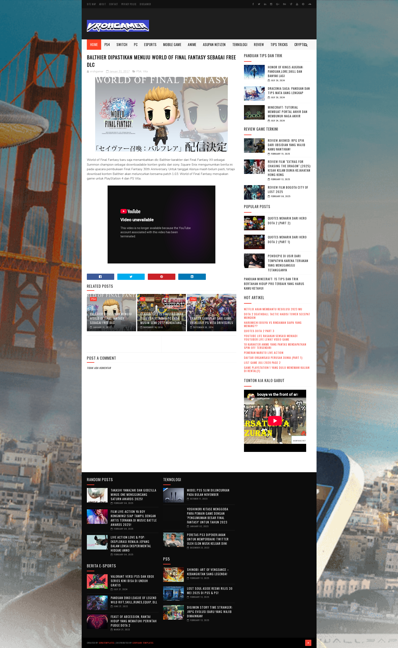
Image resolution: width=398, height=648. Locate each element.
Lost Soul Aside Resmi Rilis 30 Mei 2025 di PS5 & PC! (210, 590)
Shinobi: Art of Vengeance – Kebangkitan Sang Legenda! (208, 571)
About (102, 4)
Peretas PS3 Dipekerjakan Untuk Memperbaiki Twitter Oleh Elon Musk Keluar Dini (208, 539)
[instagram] (271, 4)
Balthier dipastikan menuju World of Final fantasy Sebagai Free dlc (111, 318)
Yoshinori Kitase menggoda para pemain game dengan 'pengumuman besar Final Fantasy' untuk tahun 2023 (207, 515)
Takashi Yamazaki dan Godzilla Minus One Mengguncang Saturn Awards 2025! (133, 494)
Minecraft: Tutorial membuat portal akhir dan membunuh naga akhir (287, 111)
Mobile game (172, 44)
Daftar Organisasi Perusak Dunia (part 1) (273, 357)
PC (135, 44)
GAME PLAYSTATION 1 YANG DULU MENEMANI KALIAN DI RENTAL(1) (276, 369)
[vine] (291, 4)
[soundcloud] (310, 4)
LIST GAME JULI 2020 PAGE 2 (262, 362)
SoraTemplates (106, 642)
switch (121, 44)
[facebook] (253, 4)
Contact (113, 4)
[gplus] (278, 4)
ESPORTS (150, 44)
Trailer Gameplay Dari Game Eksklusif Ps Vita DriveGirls (211, 320)
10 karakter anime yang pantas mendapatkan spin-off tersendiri (275, 346)
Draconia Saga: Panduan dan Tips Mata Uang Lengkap (289, 90)
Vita (145, 71)
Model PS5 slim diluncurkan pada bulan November (208, 492)
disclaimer (145, 4)
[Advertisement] (235, 24)
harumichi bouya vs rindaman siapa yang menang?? (273, 324)
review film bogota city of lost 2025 (288, 189)
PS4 (138, 71)
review (259, 44)
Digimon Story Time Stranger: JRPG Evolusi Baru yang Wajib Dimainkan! (210, 611)
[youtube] (297, 4)
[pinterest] (303, 4)
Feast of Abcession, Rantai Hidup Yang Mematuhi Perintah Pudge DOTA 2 (134, 620)
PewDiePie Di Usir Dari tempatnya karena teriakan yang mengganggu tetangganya (288, 263)
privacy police (129, 4)
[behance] (285, 4)
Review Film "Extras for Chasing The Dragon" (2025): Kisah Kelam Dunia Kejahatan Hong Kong (289, 168)
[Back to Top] (308, 643)
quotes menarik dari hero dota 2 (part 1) (287, 239)
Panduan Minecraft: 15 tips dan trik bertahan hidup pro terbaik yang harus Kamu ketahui (274, 283)
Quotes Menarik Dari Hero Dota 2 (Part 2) (287, 220)
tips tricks (279, 44)
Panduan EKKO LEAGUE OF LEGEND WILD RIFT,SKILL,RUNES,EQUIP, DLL (134, 599)
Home (94, 44)
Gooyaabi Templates (142, 642)
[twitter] (259, 4)
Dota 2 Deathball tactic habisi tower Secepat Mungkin (277, 316)
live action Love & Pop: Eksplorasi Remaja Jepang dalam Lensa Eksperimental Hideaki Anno (131, 543)
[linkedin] (265, 4)
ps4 (107, 44)
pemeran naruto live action (263, 352)
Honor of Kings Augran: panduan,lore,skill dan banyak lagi (285, 71)
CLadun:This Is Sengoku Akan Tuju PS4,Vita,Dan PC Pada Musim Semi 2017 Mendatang (161, 318)
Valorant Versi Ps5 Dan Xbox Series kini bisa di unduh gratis (132, 580)
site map (91, 4)
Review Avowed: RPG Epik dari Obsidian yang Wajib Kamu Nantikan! (286, 144)
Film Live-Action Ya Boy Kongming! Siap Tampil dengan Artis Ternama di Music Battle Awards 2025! (134, 518)
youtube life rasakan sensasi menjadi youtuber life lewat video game (270, 337)
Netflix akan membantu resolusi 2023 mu (273, 309)
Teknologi (240, 44)
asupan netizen (214, 44)
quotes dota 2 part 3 (259, 331)
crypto (299, 44)
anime (192, 44)
